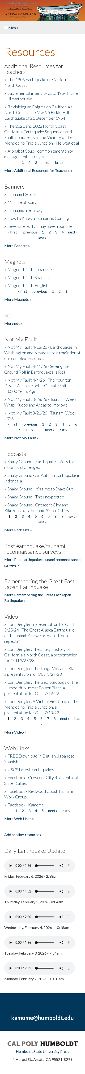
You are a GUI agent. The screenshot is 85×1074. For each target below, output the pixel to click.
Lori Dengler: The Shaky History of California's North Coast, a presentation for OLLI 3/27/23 (40, 655)
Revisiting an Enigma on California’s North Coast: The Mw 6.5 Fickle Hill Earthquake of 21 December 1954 (38, 112)
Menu (13, 27)
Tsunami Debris (22, 194)
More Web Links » (19, 818)
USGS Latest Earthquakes (31, 769)
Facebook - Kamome (26, 804)
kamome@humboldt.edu (42, 1017)
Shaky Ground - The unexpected (36, 496)
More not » (13, 323)
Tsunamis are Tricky (25, 210)
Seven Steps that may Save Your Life (40, 226)
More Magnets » (17, 299)
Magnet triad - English (28, 285)
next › (46, 162)
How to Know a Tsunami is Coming (38, 218)
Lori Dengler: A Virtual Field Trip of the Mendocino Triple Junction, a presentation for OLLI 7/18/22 (41, 707)
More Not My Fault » (21, 437)
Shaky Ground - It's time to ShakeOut (40, 488)
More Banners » (17, 245)
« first (12, 232)
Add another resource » (23, 834)
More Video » (15, 732)
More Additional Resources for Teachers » (38, 170)
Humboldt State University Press (42, 1051)
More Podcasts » (18, 530)
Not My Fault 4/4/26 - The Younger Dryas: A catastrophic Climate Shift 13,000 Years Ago (37, 385)
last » (59, 162)
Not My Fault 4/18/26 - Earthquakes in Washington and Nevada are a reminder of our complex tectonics (42, 352)
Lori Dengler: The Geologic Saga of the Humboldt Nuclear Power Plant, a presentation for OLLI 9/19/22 (41, 687)
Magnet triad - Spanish (28, 277)
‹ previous (29, 232)
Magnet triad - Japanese (30, 269)
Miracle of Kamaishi (26, 202)
